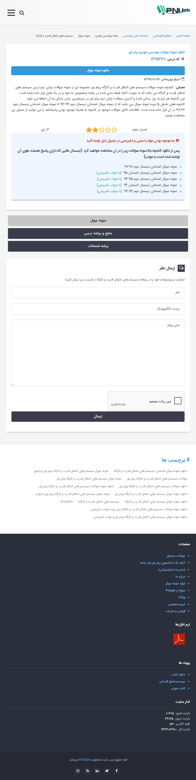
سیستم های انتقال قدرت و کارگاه (98, 501)
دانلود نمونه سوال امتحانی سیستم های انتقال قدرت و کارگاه (150, 471)
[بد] (89, 129)
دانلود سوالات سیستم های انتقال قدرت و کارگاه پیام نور (153, 486)
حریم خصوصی (176, 604)
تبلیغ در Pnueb (175, 590)
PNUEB (84, 759)
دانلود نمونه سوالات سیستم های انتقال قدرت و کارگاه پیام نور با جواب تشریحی (139, 509)
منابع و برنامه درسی (98, 233)
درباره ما (180, 576)
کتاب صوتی (178, 688)
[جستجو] (21, 12)
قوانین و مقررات (175, 611)
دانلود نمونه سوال (98, 70)
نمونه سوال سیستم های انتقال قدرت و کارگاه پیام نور (89, 478)
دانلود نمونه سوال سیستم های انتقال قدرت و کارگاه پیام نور (151, 494)
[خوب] (102, 129)
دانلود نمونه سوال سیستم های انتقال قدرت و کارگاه (155, 501)
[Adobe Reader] (179, 639)
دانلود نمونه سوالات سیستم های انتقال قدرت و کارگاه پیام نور (76, 486)
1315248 (66, 501)
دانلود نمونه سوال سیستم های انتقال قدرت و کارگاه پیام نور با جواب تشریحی (140, 517)
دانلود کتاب (178, 674)
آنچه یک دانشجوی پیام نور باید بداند (162, 562)
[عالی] (114, 129)
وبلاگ (181, 597)
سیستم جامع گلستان (172, 681)
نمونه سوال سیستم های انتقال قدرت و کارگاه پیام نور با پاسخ (71, 471)
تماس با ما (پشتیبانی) (171, 569)
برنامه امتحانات (98, 246)
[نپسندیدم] (95, 129)
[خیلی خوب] (108, 129)
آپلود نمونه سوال (175, 583)
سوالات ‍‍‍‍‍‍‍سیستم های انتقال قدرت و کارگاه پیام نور (157, 478)
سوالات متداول (175, 556)
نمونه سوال (98, 221)
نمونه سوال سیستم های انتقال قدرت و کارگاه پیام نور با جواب (72, 494)
